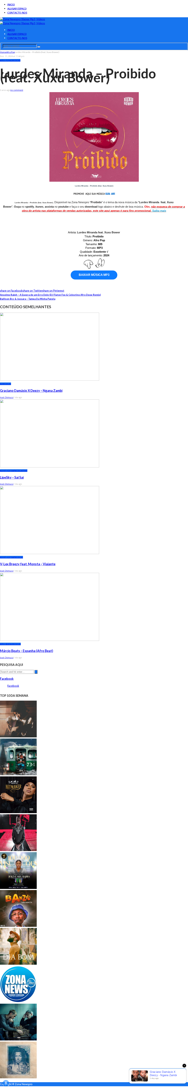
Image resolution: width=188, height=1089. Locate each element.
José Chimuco (6, 397)
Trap (25, 470)
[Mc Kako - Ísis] (18, 774)
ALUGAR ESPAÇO (17, 8)
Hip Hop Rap (9, 470)
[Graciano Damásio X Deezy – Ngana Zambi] (49, 379)
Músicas (16, 60)
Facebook (7, 678)
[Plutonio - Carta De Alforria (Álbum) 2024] (18, 1077)
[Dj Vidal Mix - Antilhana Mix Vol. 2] (18, 1001)
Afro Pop (4, 60)
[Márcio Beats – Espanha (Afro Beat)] (49, 640)
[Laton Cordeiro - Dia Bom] (18, 963)
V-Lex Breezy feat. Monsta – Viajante (27, 564)
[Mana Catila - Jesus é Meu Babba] (18, 888)
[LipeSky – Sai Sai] (49, 466)
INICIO (11, 4)
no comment (16, 90)
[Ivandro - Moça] (18, 736)
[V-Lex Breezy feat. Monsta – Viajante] (49, 553)
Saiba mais (159, 210)
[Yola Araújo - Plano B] (18, 812)
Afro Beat (5, 644)
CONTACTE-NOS (17, 12)
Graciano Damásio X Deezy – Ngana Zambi (31, 391)
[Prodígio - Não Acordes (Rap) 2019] (18, 850)
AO (10, 60)
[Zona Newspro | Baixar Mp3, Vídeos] (22, 19)
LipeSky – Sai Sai (12, 477)
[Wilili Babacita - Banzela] (18, 926)
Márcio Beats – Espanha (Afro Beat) (26, 651)
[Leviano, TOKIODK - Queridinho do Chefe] (18, 1039)
